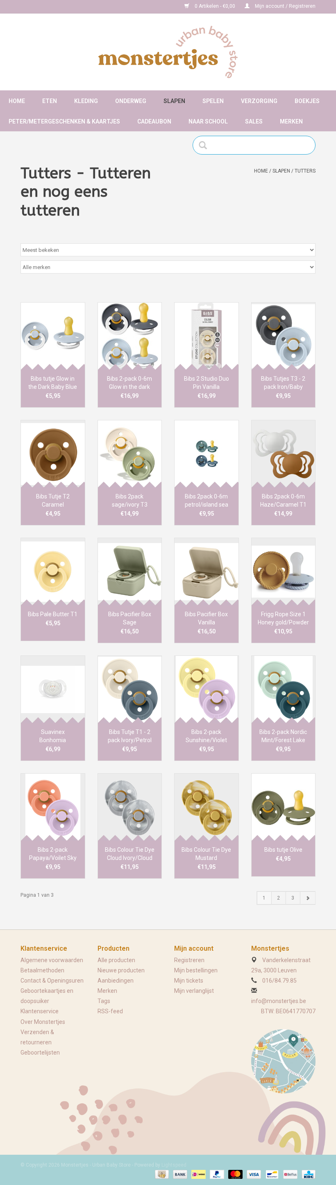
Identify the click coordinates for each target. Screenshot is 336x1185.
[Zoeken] (205, 145)
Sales (254, 121)
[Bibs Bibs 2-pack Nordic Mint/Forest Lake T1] (283, 689)
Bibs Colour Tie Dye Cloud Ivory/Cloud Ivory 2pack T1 (129, 854)
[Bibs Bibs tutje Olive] (283, 807)
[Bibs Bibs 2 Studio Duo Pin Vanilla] (206, 336)
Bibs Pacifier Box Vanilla (206, 618)
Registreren (189, 960)
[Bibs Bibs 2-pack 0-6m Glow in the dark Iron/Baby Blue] (130, 336)
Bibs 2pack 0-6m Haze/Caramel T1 (283, 500)
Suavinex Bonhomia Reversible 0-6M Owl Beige (53, 736)
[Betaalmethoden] (161, 1174)
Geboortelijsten (40, 1052)
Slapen (174, 101)
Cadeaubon (154, 121)
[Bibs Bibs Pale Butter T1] (52, 571)
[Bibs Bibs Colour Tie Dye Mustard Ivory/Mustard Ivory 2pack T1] (206, 807)
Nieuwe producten (121, 970)
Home (17, 101)
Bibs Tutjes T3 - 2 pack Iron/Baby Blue (283, 383)
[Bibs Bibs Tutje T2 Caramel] (52, 453)
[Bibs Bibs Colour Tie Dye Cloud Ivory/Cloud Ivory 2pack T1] (130, 807)
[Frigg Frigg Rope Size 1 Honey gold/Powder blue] (283, 571)
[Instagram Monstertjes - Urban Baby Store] (55, 6)
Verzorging (259, 101)
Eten (49, 101)
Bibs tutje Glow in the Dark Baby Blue (52, 382)
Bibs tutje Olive (283, 849)
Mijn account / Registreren (285, 6)
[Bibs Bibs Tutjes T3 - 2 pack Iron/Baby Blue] (283, 336)
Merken (291, 121)
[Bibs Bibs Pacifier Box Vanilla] (206, 571)
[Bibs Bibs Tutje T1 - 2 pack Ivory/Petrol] (130, 689)
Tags (104, 1001)
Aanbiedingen (116, 980)
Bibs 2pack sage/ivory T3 (130, 500)
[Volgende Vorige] (307, 897)
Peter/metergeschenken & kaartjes (64, 121)
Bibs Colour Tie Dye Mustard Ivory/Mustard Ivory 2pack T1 (207, 854)
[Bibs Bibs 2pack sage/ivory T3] (130, 453)
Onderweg (130, 101)
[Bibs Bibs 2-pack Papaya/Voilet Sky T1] (52, 807)
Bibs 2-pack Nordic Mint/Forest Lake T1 (283, 736)
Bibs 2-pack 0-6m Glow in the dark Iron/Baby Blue (129, 383)
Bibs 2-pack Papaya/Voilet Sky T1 (53, 854)
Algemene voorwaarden (51, 960)
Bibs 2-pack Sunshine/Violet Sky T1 (206, 736)
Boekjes (307, 101)
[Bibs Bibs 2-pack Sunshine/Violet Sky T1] (206, 689)
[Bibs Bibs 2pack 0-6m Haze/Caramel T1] (283, 453)
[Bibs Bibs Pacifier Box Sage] (130, 571)
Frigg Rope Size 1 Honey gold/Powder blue (283, 618)
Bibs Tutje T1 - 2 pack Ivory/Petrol (130, 736)
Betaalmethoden (42, 970)
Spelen (213, 101)
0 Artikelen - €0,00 (214, 6)
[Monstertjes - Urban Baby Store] (168, 51)
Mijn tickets (188, 980)
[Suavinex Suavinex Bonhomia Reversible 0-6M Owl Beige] (52, 689)
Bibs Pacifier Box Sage (129, 618)
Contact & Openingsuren (52, 980)
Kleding (86, 101)
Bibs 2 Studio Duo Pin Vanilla (206, 382)
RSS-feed (110, 1011)
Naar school (208, 121)
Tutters (305, 171)
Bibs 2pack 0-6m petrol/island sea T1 (206, 501)
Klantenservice (39, 1011)
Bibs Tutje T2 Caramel (53, 500)
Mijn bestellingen (196, 970)
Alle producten (116, 960)
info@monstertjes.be (278, 1001)
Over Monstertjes (42, 1022)
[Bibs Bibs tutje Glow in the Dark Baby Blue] (52, 336)
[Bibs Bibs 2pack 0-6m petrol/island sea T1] (206, 453)
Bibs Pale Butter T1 (52, 614)
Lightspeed (173, 1165)
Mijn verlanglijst (194, 990)
